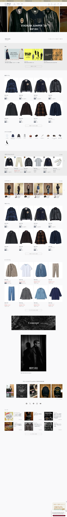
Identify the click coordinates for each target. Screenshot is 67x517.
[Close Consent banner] (66, 510)
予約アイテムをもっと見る (33, 253)
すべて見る (60, 154)
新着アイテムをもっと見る (33, 125)
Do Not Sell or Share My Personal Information (59, 515)
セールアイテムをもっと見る (33, 310)
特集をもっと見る (33, 66)
